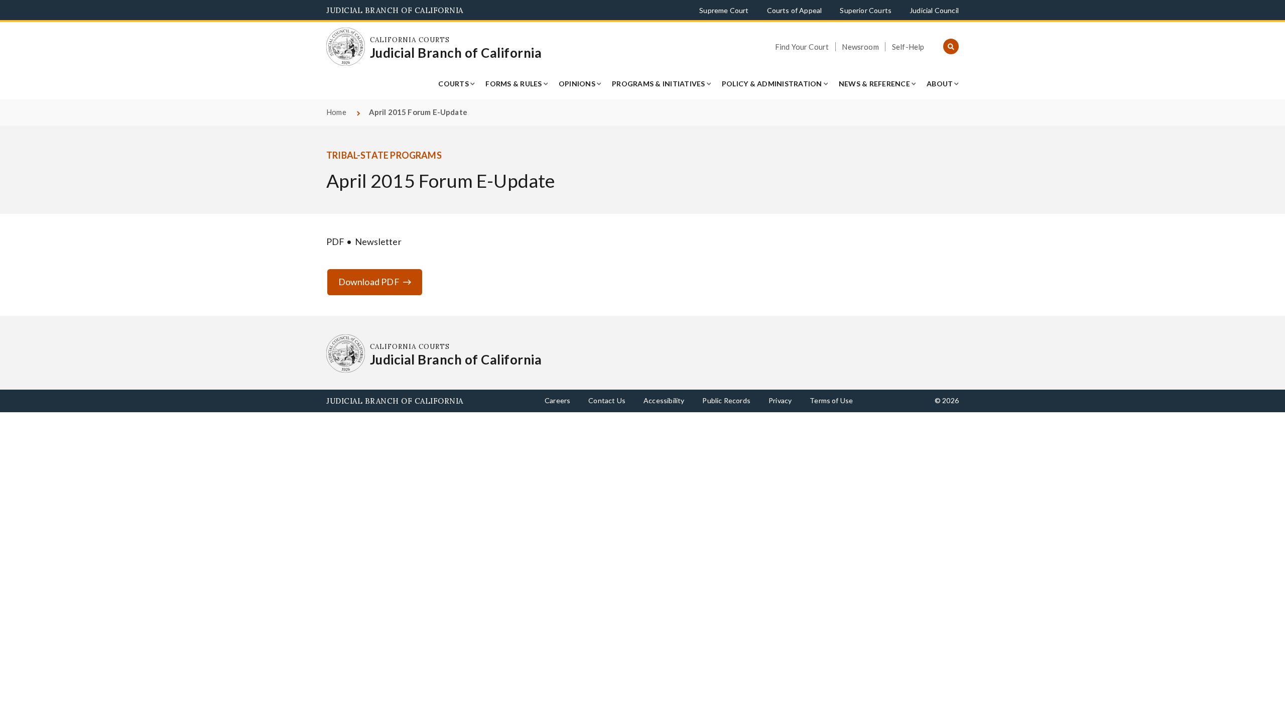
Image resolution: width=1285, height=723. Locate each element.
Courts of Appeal (794, 10)
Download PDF (369, 281)
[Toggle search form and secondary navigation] (951, 47)
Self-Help (908, 46)
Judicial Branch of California (394, 10)
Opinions (577, 83)
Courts (453, 83)
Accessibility (664, 400)
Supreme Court (723, 10)
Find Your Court (802, 46)
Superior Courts (865, 10)
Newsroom (860, 46)
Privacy (780, 400)
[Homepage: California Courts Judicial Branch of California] (345, 47)
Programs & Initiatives (658, 83)
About (940, 83)
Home (336, 111)
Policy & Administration (772, 83)
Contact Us (606, 400)
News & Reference (874, 83)
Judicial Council (934, 10)
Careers (557, 400)
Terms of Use (831, 400)
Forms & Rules (513, 83)
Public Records (726, 400)
